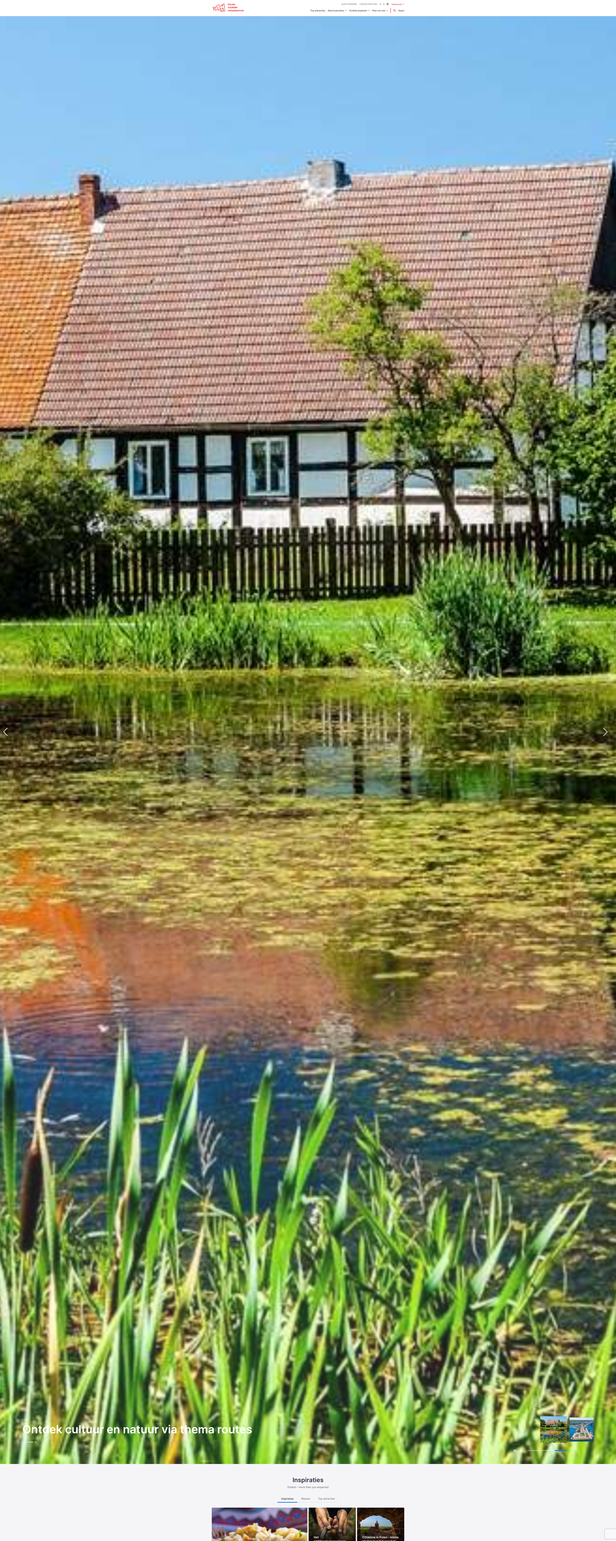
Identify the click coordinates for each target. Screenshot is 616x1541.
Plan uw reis (378, 10)
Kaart (401, 10)
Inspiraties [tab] (287, 1498)
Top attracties (317, 10)
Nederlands (398, 4)
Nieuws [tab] (305, 1498)
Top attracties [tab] (326, 1498)
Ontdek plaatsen (358, 10)
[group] (525, 1429)
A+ (384, 4)
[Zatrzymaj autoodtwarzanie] (514, 1450)
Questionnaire (349, 4)
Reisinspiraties (336, 10)
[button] (608, 732)
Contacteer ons (368, 4)
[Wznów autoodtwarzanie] (520, 1451)
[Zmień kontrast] (387, 4)
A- (381, 4)
